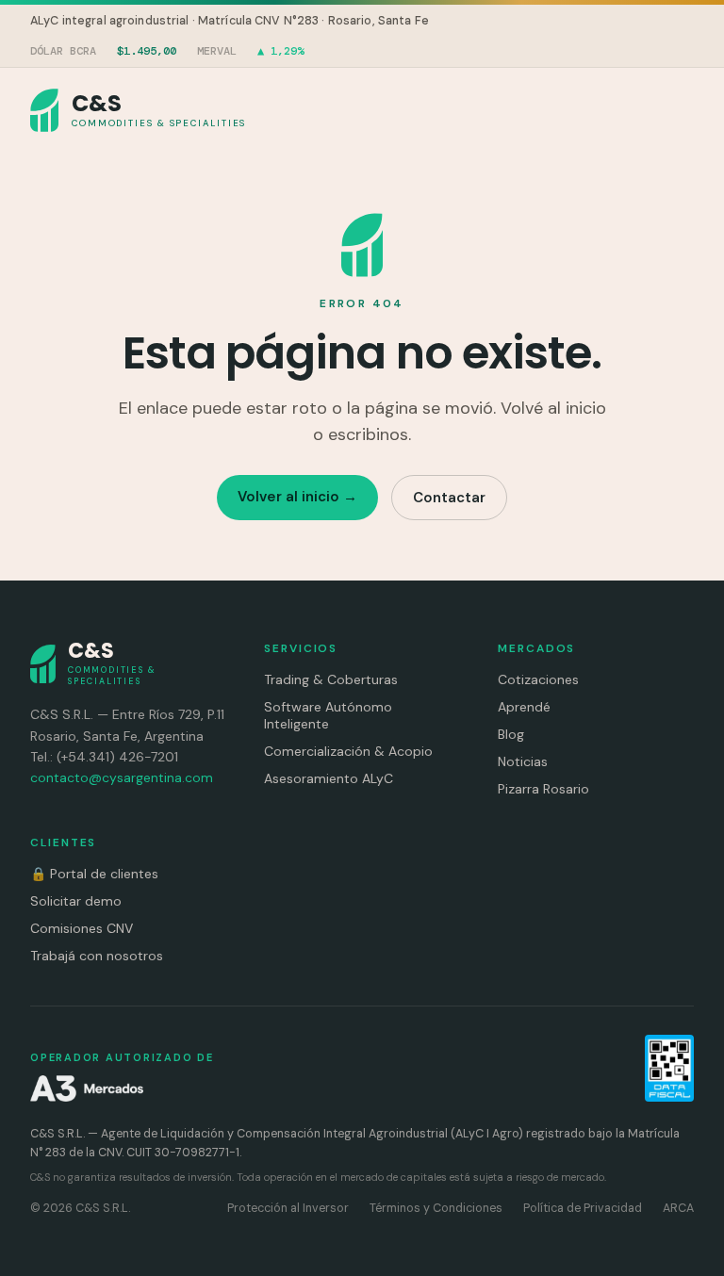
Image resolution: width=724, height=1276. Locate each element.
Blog (511, 734)
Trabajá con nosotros (96, 955)
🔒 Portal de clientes (94, 873)
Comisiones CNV (81, 928)
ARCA (678, 1208)
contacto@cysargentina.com (121, 777)
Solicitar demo (76, 900)
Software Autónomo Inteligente (328, 715)
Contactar (449, 497)
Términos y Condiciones (436, 1208)
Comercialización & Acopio (348, 751)
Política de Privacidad (582, 1208)
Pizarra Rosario (543, 788)
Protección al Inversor (288, 1208)
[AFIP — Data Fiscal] (669, 1068)
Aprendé (524, 706)
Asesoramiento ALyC (328, 778)
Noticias (523, 761)
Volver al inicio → (297, 496)
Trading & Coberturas (331, 679)
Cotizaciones (538, 679)
